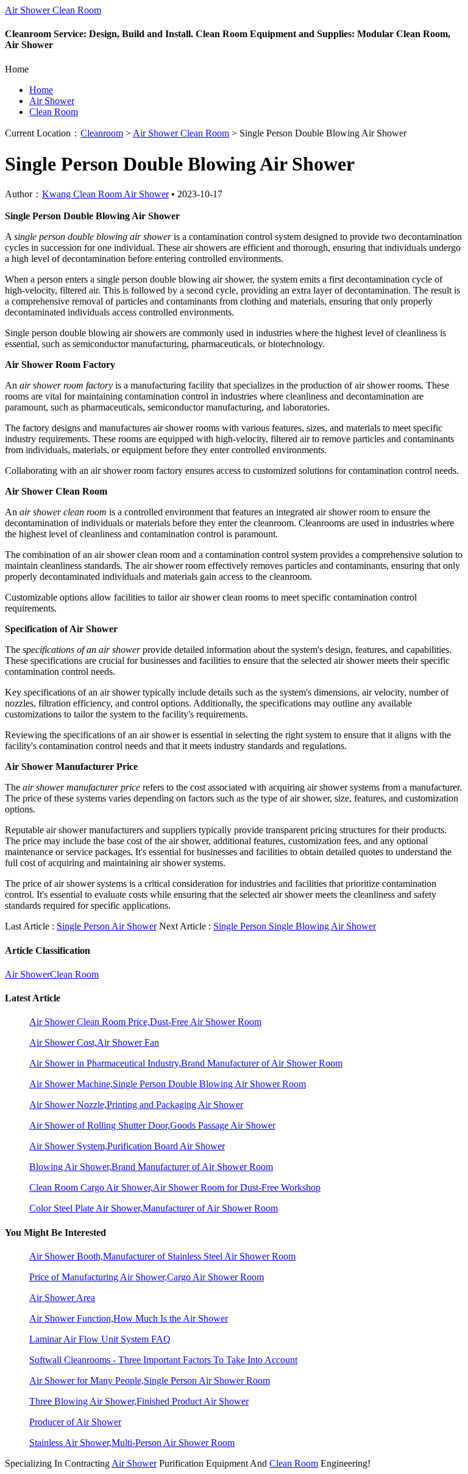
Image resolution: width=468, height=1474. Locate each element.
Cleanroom (101, 133)
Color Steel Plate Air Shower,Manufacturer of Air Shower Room (153, 1208)
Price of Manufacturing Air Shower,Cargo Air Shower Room (146, 1277)
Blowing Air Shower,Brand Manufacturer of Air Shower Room (151, 1167)
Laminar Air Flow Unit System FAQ (100, 1339)
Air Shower (51, 101)
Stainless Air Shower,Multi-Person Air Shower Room (132, 1442)
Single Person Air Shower (107, 926)
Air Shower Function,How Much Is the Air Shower (128, 1318)
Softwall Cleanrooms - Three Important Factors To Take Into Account (163, 1360)
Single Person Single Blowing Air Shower (294, 926)
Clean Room (53, 112)
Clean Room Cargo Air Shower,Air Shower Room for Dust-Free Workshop (175, 1187)
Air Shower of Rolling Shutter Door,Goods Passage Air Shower (152, 1125)
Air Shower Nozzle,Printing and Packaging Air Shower (136, 1104)
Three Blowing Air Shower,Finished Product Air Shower (139, 1401)
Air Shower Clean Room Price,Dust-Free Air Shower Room (145, 1022)
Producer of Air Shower (75, 1422)
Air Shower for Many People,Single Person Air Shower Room (149, 1380)
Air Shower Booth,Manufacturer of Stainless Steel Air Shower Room (162, 1256)
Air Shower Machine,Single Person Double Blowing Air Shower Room (167, 1084)
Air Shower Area (62, 1297)
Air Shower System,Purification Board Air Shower (127, 1146)
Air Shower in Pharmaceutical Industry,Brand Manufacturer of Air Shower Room (185, 1063)
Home (41, 90)
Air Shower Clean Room (53, 10)
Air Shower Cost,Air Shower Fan (94, 1042)
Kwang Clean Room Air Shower (105, 194)
